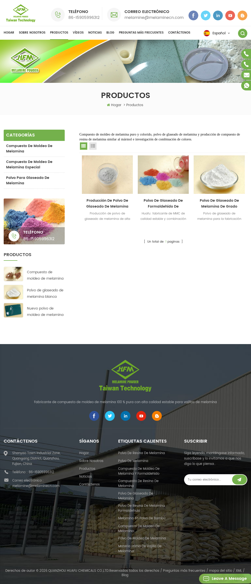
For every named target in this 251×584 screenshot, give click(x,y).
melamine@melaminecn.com (154, 17)
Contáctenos (179, 32)
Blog (110, 32)
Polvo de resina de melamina (141, 453)
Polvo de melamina (133, 461)
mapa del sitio (220, 570)
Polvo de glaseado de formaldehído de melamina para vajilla (163, 204)
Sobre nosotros (32, 32)
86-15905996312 (84, 17)
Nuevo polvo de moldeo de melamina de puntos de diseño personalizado (45, 312)
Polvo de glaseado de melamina (135, 496)
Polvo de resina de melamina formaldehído (141, 508)
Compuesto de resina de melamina (138, 484)
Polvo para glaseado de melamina (27, 180)
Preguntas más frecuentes (141, 32)
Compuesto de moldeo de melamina (29, 148)
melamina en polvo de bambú (141, 518)
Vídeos (78, 32)
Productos (87, 469)
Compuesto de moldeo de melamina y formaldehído (139, 471)
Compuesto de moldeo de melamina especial (29, 164)
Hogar (9, 32)
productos (59, 32)
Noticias (95, 32)
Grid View (83, 146)
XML (239, 570)
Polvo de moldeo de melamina (142, 538)
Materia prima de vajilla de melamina (140, 549)
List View (93, 146)
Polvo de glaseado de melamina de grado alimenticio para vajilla (219, 204)
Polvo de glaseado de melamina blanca (45, 293)
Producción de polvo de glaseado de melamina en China (107, 204)
